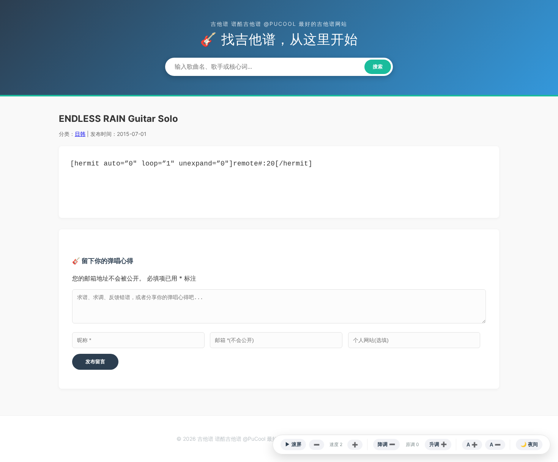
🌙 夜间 (529, 444)
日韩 (80, 134)
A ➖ (495, 445)
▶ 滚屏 (293, 444)
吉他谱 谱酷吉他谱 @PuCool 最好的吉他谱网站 (279, 23)
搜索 (378, 66)
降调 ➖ (386, 444)
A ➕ (472, 445)
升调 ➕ (438, 444)
